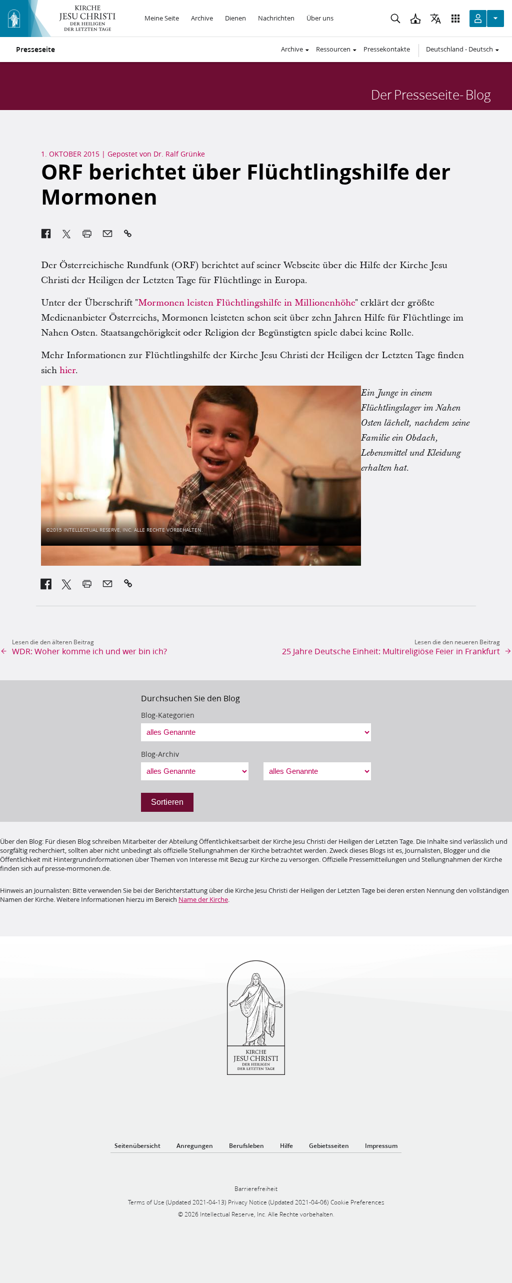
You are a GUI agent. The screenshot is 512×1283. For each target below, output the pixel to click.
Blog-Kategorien (167, 715)
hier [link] (68, 370)
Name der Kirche (203, 899)
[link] (46, 584)
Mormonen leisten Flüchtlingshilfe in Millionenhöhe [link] (246, 303)
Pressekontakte (387, 49)
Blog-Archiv (160, 754)
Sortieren (167, 802)
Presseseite (35, 49)
